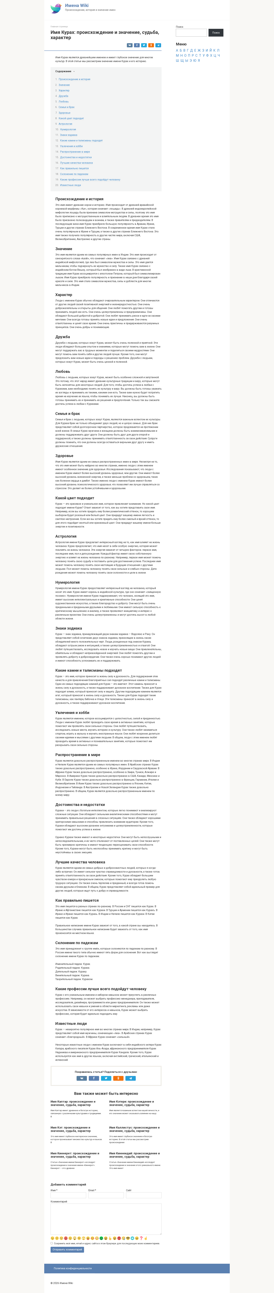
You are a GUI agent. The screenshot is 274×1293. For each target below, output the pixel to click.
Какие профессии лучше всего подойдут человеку (90, 179)
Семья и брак (67, 107)
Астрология (65, 123)
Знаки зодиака (68, 134)
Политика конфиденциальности (73, 1268)
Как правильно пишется (74, 168)
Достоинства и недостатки (76, 157)
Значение (64, 84)
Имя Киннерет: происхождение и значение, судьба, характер (75, 1154)
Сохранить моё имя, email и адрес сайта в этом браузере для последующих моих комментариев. (107, 1243)
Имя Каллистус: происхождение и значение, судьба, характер (134, 1129)
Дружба (63, 96)
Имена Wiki (77, 5)
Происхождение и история (74, 79)
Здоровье (64, 112)
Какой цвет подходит (71, 118)
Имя (54, 1190)
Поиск (179, 26)
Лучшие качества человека (76, 162)
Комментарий (59, 1201)
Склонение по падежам (74, 174)
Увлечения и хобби (71, 146)
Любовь (64, 101)
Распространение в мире (75, 151)
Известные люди (70, 185)
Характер (64, 90)
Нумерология (68, 129)
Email (92, 1190)
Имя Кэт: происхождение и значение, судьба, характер (71, 1129)
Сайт (128, 1190)
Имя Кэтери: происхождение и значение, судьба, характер (131, 1103)
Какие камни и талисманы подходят (81, 140)
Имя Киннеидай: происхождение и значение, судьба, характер (134, 1154)
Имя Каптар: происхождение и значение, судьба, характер (73, 1103)
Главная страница (59, 26)
